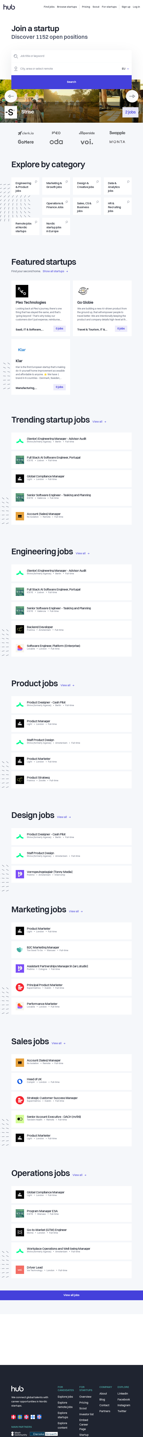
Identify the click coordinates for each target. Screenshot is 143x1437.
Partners (104, 1411)
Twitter (122, 1411)
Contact (104, 1405)
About (103, 1393)
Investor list (86, 1414)
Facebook (124, 1399)
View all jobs (71, 1295)
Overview (85, 1397)
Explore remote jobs (65, 1405)
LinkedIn (123, 1393)
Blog (102, 1399)
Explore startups (63, 1415)
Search (71, 82)
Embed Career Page (83, 1425)
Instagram (124, 1405)
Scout (83, 1408)
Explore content (62, 1425)
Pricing (83, 1402)
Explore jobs (65, 1397)
